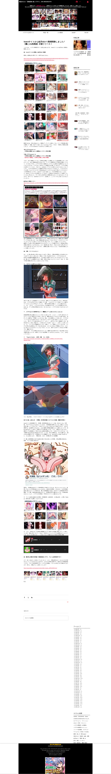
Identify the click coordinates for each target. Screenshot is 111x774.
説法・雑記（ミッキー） (79, 740)
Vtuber (86, 716)
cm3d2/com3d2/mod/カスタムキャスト (82, 718)
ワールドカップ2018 (78, 731)
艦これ (84, 738)
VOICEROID (81, 716)
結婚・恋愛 (86, 736)
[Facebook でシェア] (24, 597)
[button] (87, 2)
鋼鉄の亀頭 (84, 742)
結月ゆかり (76, 738)
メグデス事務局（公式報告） (80, 725)
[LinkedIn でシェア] (32, 597)
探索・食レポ (77, 734)
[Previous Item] (76, 45)
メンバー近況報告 (78, 729)
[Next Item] (88, 45)
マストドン (83, 723)
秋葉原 (81, 736)
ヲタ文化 (86, 731)
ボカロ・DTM (77, 723)
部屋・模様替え (77, 742)
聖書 (81, 738)
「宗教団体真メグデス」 (41, 5)
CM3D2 (75, 716)
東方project (83, 734)
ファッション (85, 720)
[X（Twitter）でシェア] (28, 597)
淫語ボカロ (76, 736)
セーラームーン (77, 720)
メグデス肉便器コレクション (80, 727)
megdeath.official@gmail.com (55, 746)
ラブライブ (85, 729)
